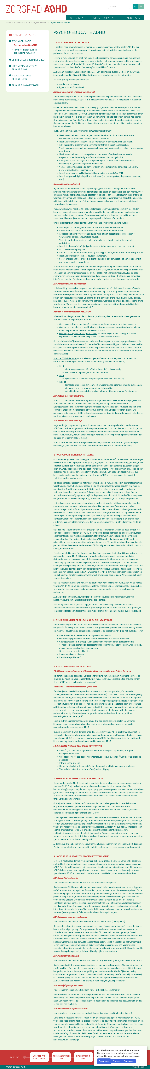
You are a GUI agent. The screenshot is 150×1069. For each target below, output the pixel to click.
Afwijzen (116, 1061)
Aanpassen (129, 1061)
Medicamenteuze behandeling (21, 77)
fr (141, 6)
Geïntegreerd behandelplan (28, 59)
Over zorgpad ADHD (105, 18)
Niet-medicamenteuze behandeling (24, 68)
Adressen (133, 18)
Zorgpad (14, 1057)
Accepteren (104, 1061)
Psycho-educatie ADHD (25, 45)
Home (9, 22)
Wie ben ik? (77, 18)
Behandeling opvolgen (25, 85)
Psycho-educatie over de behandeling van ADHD (25, 51)
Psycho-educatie (40, 22)
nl (135, 6)
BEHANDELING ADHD (22, 22)
